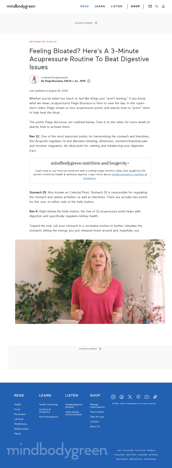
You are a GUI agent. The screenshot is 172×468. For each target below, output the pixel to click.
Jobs (119, 450)
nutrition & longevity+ (45, 410)
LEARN (100, 6)
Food (17, 409)
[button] (88, 81)
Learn (45, 395)
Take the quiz (97, 416)
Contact (94, 421)
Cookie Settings (150, 459)
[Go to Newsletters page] (150, 6)
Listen (71, 395)
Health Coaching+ (48, 404)
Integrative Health (43, 42)
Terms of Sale (128, 450)
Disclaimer (151, 450)
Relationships (21, 429)
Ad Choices (153, 455)
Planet (17, 433)
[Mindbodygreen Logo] (21, 6)
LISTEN (116, 6)
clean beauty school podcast (73, 413)
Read (19, 395)
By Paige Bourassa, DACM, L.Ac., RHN (63, 81)
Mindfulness (20, 424)
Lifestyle (19, 419)
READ (84, 6)
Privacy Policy (119, 455)
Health (17, 404)
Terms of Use (140, 450)
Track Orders (97, 412)
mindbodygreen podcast (73, 405)
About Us (95, 426)
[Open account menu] (163, 6)
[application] (90, 282)
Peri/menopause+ (49, 416)
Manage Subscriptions (97, 405)
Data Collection (122, 459)
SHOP (135, 6)
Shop (95, 395)
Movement (20, 414)
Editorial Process (136, 459)
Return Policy (131, 455)
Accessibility (142, 455)
